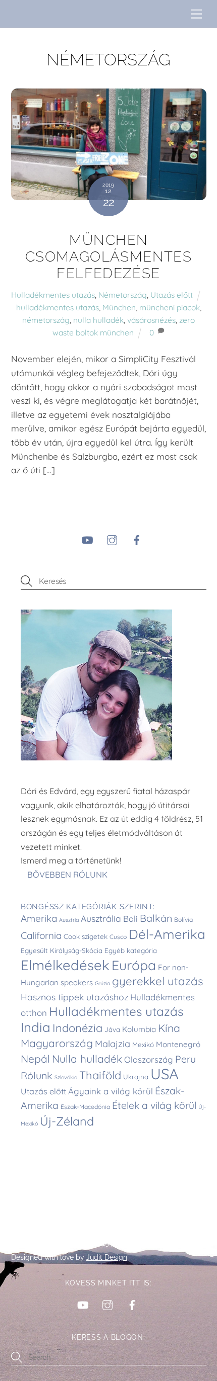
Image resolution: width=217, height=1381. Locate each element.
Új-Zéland (67, 1121)
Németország (122, 295)
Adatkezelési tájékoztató (155, 1243)
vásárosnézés (151, 320)
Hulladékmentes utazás (53, 295)
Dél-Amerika (167, 934)
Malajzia (112, 1044)
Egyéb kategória (130, 950)
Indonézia (77, 1028)
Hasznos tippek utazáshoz (74, 996)
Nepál (35, 1058)
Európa (134, 965)
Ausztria (69, 919)
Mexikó (143, 1045)
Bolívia (183, 919)
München (119, 307)
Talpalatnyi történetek (55, 1243)
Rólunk (36, 1075)
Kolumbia (139, 1029)
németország (46, 320)
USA (164, 1074)
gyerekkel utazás (157, 981)
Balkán (156, 918)
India (35, 1027)
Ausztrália (101, 918)
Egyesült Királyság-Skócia (61, 950)
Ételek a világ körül (154, 1105)
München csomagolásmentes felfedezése (108, 256)
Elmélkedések (65, 965)
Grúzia (102, 983)
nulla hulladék (98, 320)
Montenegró (178, 1044)
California (41, 935)
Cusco (118, 936)
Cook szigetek (85, 936)
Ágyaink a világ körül (110, 1091)
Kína (169, 1027)
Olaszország (148, 1059)
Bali (130, 918)
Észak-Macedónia (85, 1106)
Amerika (39, 918)
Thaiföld (100, 1075)
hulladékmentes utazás (57, 307)
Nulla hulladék (87, 1058)
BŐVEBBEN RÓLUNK (68, 875)
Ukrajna (135, 1077)
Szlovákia (66, 1077)
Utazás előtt (171, 295)
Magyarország (57, 1043)
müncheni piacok (169, 307)
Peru (185, 1059)
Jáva (112, 1029)
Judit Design (106, 1257)
